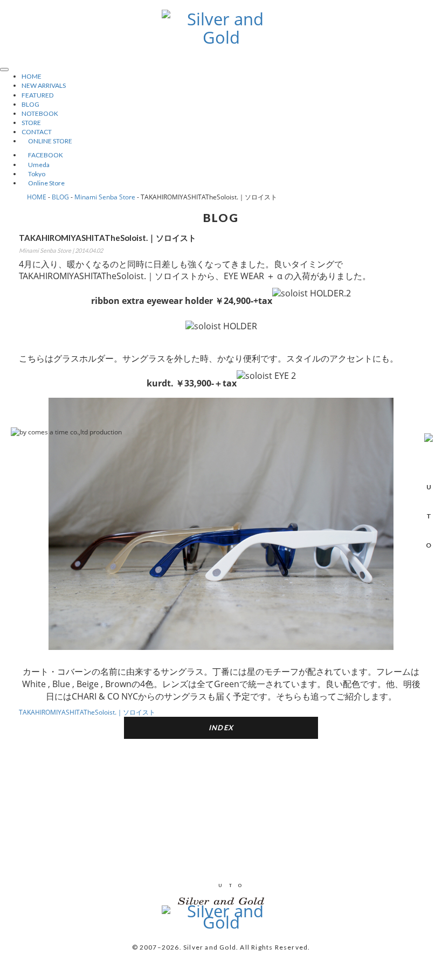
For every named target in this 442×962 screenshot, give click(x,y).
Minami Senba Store (104, 197)
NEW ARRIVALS (44, 85)
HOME (32, 76)
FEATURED (37, 95)
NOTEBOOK (40, 113)
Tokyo (33, 174)
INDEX (221, 727)
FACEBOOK (42, 155)
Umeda (36, 165)
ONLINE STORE (47, 141)
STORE (31, 123)
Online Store (43, 183)
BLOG (30, 104)
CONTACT (37, 132)
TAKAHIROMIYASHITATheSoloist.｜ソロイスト (87, 712)
